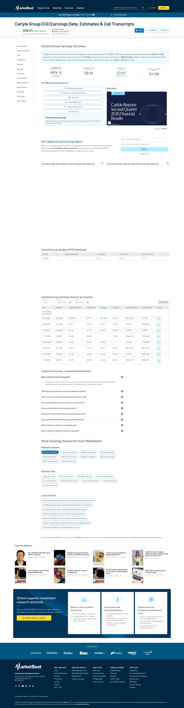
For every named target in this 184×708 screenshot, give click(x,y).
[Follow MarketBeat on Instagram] (30, 686)
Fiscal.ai (78, 537)
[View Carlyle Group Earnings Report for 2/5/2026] (159, 331)
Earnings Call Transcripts (69, 481)
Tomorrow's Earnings (66, 476)
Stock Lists (96, 670)
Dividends (113, 673)
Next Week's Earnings (85, 476)
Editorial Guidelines (60, 673)
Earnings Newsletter (49, 481)
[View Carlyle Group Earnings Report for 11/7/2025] (159, 337)
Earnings (113, 676)
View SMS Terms (144, 154)
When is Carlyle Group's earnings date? (55, 377)
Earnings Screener (49, 485)
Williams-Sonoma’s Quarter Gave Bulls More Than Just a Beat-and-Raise (66, 523)
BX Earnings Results (49, 457)
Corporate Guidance (109, 481)
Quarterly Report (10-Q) (74, 107)
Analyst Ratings (115, 670)
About (56, 670)
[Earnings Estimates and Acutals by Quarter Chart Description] (102, 163)
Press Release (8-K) (74, 102)
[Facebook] (19, 686)
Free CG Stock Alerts (120, 15)
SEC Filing (74, 111)
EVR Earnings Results (88, 457)
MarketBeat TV (76, 676)
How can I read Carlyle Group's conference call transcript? (63, 403)
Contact (57, 684)
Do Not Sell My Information (138, 676)
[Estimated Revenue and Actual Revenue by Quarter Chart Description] (168, 163)
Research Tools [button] (43, 8)
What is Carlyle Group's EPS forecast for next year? (60, 431)
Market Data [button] (57, 8)
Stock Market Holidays (117, 682)
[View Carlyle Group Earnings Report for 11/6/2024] (159, 361)
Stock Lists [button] (69, 8)
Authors (57, 676)
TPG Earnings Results (50, 452)
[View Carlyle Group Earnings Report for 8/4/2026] (159, 319)
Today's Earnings (48, 476)
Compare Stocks (98, 673)
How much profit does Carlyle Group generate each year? (62, 420)
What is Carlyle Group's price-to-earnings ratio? (59, 425)
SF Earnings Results (69, 461)
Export (165, 302)
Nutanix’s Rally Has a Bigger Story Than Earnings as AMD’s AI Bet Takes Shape (69, 500)
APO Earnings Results (69, 452)
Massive (65, 702)
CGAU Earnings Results (68, 457)
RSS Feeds (133, 682)
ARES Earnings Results (88, 452)
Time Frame (44, 300)
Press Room (58, 679)
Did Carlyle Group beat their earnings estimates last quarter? (64, 391)
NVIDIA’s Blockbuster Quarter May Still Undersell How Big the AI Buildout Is (67, 505)
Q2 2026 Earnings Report (74, 88)
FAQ (55, 687)
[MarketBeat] (24, 8)
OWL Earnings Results (50, 461)
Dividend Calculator (99, 676)
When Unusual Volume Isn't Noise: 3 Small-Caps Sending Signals (64, 514)
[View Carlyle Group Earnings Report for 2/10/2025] (159, 355)
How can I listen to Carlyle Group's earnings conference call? (63, 397)
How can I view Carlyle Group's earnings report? (59, 408)
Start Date (59, 300)
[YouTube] (23, 686)
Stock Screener (98, 682)
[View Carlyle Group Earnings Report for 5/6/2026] (159, 325)
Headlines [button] (80, 8)
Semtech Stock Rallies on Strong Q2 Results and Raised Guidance (64, 518)
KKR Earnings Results (107, 457)
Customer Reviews (78, 679)
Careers (56, 682)
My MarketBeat (97, 679)
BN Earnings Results (107, 452)
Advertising (133, 670)
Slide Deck (74, 97)
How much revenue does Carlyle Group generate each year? (63, 414)
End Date (77, 300)
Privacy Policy (134, 679)
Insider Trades (115, 679)
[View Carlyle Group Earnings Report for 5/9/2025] (159, 349)
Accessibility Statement (137, 673)
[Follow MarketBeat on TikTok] (33, 686)
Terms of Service (135, 684)
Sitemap (132, 687)
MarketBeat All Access (79, 670)
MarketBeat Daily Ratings (80, 673)
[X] (16, 686)
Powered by (158, 129)
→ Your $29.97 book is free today (68, 15)
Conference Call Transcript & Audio (74, 93)
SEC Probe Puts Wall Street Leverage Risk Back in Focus (61, 527)
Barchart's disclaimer (82, 704)
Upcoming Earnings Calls (104, 476)
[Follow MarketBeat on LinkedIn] (26, 686)
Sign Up (144, 149)
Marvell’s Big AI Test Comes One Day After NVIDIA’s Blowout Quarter (65, 509)
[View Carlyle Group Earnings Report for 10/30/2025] (159, 343)
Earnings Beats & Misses (90, 481)
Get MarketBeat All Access (34, 618)
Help (60, 687)
